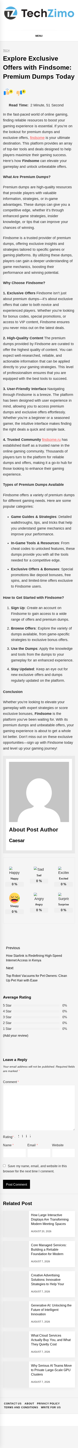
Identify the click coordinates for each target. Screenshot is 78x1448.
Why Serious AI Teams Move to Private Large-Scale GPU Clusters (51, 1370)
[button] (73, 36)
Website (58, 1145)
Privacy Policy (48, 1403)
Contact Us (13, 1403)
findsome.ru (51, 440)
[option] (39, 1435)
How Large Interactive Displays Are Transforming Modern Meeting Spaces (50, 1219)
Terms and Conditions (21, 1407)
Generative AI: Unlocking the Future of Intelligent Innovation (51, 1310)
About (29, 1403)
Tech (6, 50)
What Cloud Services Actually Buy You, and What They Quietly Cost (51, 1340)
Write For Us (51, 1407)
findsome (37, 138)
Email (32, 1145)
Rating (8, 1137)
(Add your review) (15, 1035)
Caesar (17, 840)
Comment (11, 1082)
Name (8, 1145)
